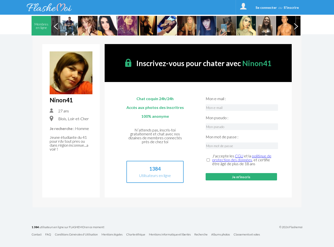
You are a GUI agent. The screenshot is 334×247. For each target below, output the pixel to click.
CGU (239, 155)
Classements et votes (247, 234)
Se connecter (266, 7)
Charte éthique (135, 234)
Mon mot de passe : (222, 137)
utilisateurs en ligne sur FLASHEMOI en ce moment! (68, 227)
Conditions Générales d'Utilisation (76, 234)
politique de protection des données (241, 157)
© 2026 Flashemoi (290, 227)
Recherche (201, 234)
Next (296, 25)
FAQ (48, 234)
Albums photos (220, 234)
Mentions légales (111, 234)
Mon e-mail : (216, 99)
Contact (37, 234)
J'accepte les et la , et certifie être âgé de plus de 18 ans (241, 160)
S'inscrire (291, 7)
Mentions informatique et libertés (170, 234)
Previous (55, 25)
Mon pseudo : (217, 118)
